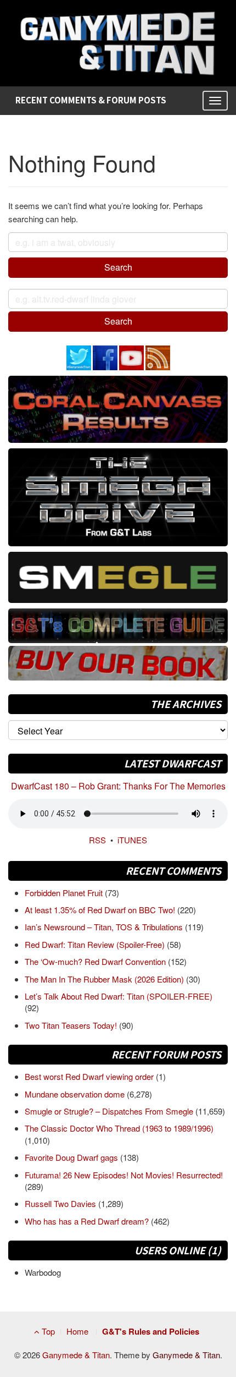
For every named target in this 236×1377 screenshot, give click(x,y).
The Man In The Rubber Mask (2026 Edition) (105, 979)
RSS (97, 840)
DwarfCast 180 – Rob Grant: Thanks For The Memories (118, 786)
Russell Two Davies (61, 1203)
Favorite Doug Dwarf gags (72, 1157)
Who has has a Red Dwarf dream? (88, 1221)
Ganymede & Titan (76, 1354)
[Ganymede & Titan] (118, 41)
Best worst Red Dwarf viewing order (90, 1076)
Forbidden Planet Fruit (65, 892)
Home (77, 1331)
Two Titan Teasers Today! (72, 1025)
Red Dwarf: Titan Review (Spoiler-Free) (96, 944)
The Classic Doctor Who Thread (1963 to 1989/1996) (119, 1128)
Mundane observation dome (76, 1094)
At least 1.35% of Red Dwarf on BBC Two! (101, 909)
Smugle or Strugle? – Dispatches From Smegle (110, 1111)
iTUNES (132, 840)
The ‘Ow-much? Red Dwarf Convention (96, 961)
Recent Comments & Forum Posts (90, 100)
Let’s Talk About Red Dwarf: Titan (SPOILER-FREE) (118, 996)
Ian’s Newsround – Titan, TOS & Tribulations (105, 926)
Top (47, 1331)
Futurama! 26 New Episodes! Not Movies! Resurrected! (124, 1175)
